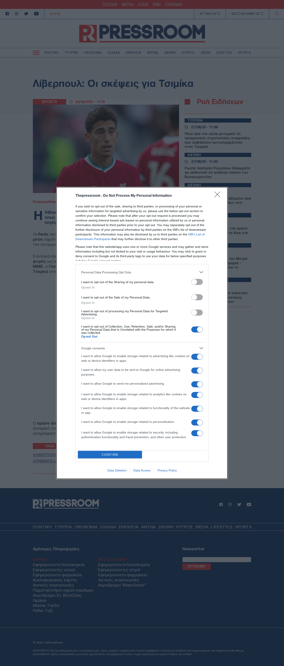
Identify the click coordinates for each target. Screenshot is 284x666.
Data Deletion (116, 470)
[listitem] (142, 272)
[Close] (219, 196)
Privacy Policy (167, 470)
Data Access (142, 470)
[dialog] (142, 333)
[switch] (197, 282)
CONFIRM (110, 454)
